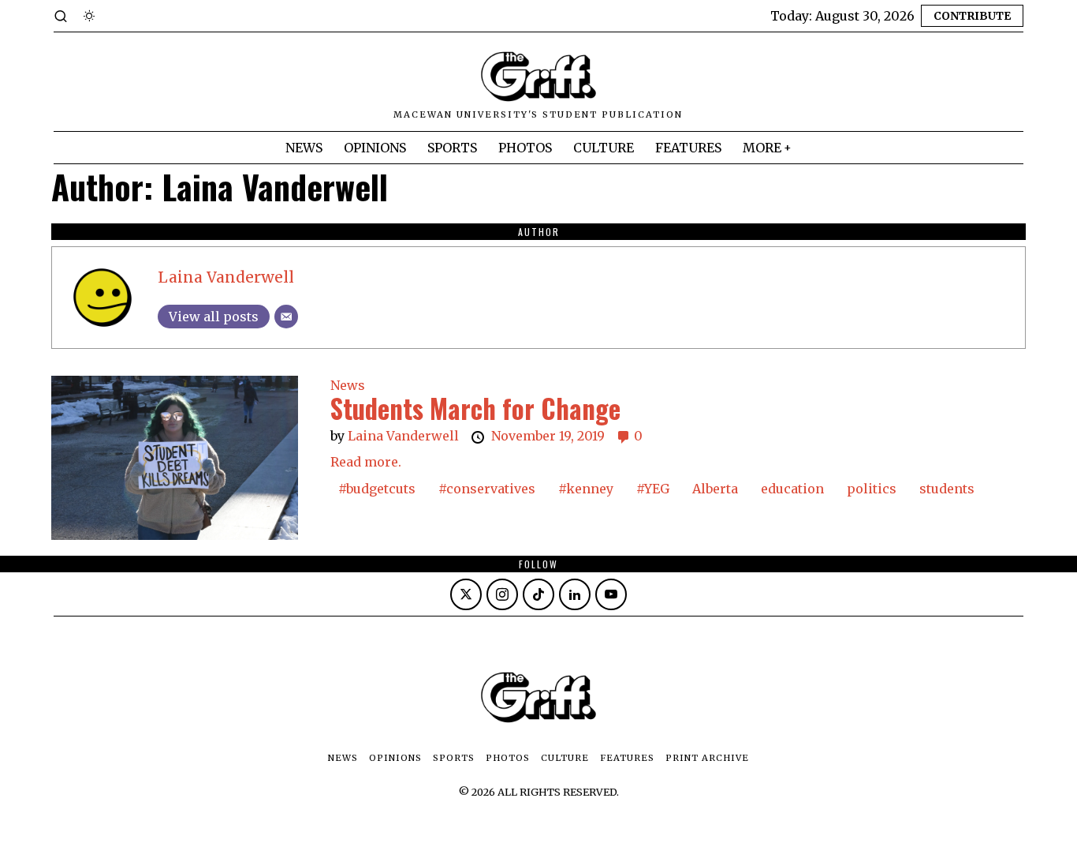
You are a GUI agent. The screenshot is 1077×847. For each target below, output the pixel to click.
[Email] (286, 316)
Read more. (365, 462)
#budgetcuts (377, 489)
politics (871, 489)
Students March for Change (475, 408)
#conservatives (486, 489)
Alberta (715, 489)
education (792, 489)
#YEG (652, 489)
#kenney (585, 489)
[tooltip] (466, 594)
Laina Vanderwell (226, 277)
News (347, 385)
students (947, 489)
